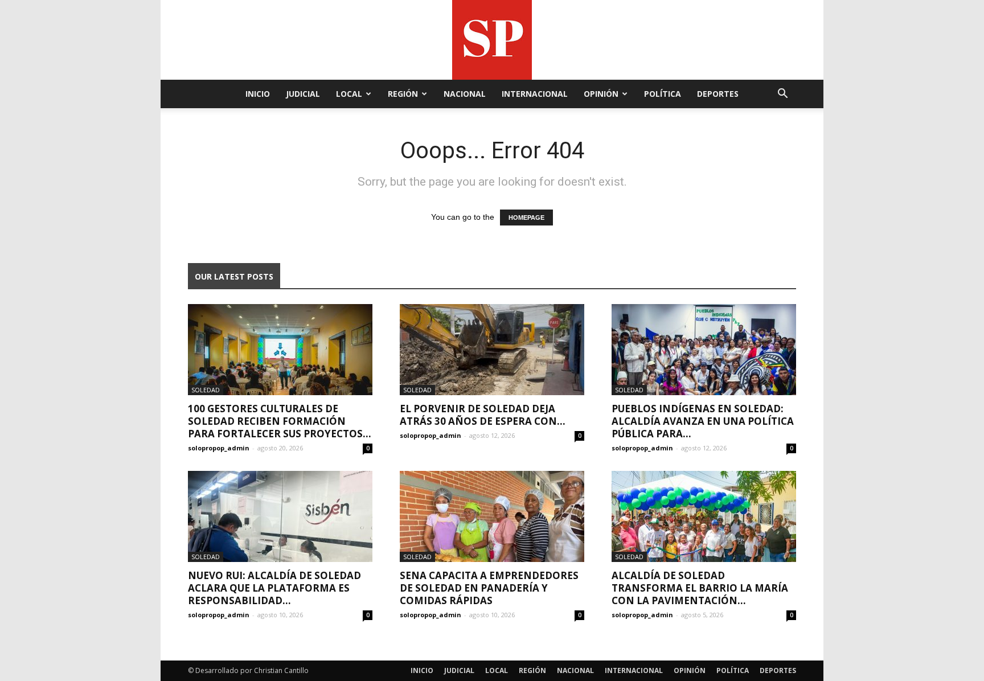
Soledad (205, 389)
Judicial (303, 93)
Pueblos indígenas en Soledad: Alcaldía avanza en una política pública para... (703, 421)
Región (403, 93)
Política (662, 93)
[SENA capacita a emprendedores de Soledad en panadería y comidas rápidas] (492, 516)
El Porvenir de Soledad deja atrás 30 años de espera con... (482, 415)
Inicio (257, 93)
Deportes (718, 93)
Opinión (601, 93)
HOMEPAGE (526, 217)
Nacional (465, 93)
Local (349, 93)
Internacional (535, 93)
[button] (782, 94)
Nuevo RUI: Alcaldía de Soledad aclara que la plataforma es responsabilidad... (274, 588)
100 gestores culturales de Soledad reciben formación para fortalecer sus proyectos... (279, 421)
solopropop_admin (218, 448)
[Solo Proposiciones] (492, 40)
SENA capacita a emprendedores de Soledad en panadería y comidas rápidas (489, 588)
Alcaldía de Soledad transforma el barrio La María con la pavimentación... (700, 588)
